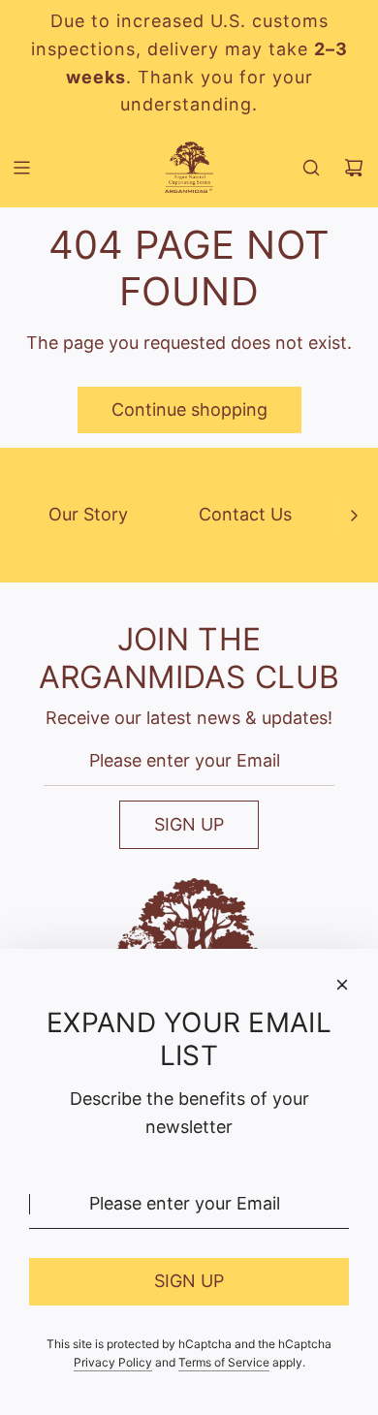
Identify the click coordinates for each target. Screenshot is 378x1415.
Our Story (88, 514)
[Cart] (353, 167)
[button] (353, 515)
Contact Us (245, 514)
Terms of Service (223, 1362)
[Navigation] (21, 167)
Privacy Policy (113, 1362)
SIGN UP (189, 824)
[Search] (311, 167)
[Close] (342, 984)
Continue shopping (189, 409)
